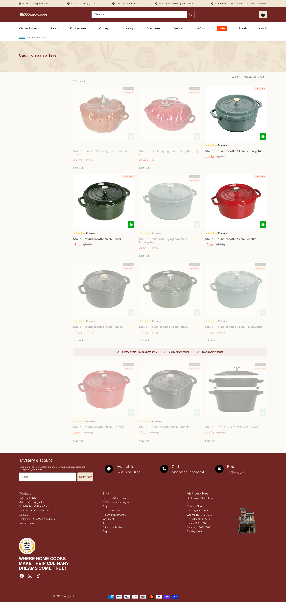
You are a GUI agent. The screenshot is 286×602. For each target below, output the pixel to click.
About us (107, 523)
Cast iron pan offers (37, 37)
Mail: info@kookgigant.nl (32, 502)
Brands (243, 28)
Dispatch (107, 531)
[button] (263, 14)
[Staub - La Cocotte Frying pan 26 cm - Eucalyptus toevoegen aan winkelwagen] (197, 224)
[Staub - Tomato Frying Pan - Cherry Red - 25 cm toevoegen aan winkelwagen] (197, 136)
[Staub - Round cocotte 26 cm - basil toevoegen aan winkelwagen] (131, 224)
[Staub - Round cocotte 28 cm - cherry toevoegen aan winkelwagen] (131, 412)
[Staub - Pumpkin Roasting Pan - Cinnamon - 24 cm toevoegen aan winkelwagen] (131, 136)
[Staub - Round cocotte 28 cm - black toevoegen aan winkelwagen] (197, 412)
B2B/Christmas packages (116, 502)
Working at (108, 519)
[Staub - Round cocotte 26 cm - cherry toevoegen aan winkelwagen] (263, 224)
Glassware (154, 28)
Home (22, 37)
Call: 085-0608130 (28, 498)
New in (262, 28)
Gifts (200, 28)
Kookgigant (67, 596)
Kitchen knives (28, 28)
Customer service (112, 511)
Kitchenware (78, 28)
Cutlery (104, 28)
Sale (222, 28)
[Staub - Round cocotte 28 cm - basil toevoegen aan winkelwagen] (197, 312)
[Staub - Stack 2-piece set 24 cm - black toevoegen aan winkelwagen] (263, 412)
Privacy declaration (113, 527)
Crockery (128, 28)
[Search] (190, 14)
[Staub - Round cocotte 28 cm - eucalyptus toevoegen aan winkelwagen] (263, 312)
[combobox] (143, 14)
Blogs (106, 506)
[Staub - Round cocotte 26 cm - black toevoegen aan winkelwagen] (131, 312)
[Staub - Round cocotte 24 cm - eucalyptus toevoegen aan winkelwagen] (263, 136)
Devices (179, 28)
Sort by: (236, 77)
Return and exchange (114, 515)
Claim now (85, 476)
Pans (54, 28)
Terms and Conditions (114, 498)
